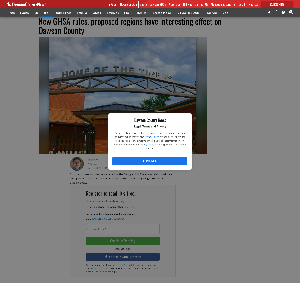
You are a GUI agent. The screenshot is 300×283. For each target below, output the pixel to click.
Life (36, 12)
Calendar (97, 12)
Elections (24, 12)
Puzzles (128, 12)
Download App (128, 4)
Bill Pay (187, 4)
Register (254, 4)
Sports (47, 12)
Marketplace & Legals (188, 12)
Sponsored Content (162, 12)
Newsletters (113, 12)
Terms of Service (155, 133)
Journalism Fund (64, 12)
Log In (242, 4)
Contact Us (201, 4)
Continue (150, 161)
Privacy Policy (152, 137)
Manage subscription (223, 4)
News (12, 12)
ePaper (113, 4)
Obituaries (82, 12)
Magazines (142, 12)
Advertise (174, 4)
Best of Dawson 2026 (153, 4)
